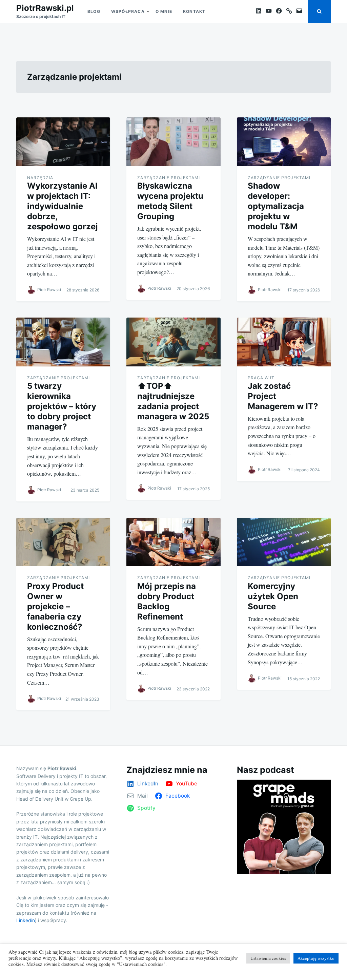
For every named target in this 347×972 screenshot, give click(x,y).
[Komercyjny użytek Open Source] (284, 542)
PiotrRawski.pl (45, 8)
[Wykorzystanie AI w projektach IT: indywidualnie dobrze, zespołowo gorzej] (63, 141)
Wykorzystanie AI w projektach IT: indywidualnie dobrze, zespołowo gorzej (62, 206)
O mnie (164, 11)
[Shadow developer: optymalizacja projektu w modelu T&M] (284, 141)
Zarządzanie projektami (168, 177)
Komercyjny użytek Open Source (273, 596)
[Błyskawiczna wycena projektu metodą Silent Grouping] (173, 141)
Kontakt (194, 11)
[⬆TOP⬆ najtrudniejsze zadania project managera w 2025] (173, 342)
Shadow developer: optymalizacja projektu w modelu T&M (276, 206)
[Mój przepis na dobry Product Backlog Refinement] (173, 542)
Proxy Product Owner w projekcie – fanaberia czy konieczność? (55, 606)
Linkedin (25, 920)
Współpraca (128, 11)
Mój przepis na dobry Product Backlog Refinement (166, 601)
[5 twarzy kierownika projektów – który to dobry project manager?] (63, 342)
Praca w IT (261, 377)
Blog (93, 11)
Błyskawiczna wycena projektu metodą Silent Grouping (170, 201)
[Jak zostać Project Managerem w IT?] (284, 342)
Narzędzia (40, 177)
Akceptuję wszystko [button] (316, 958)
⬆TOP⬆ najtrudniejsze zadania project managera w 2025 (173, 401)
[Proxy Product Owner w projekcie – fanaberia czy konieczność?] (63, 542)
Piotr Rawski (49, 289)
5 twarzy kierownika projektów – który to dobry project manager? (61, 406)
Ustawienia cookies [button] (268, 958)
